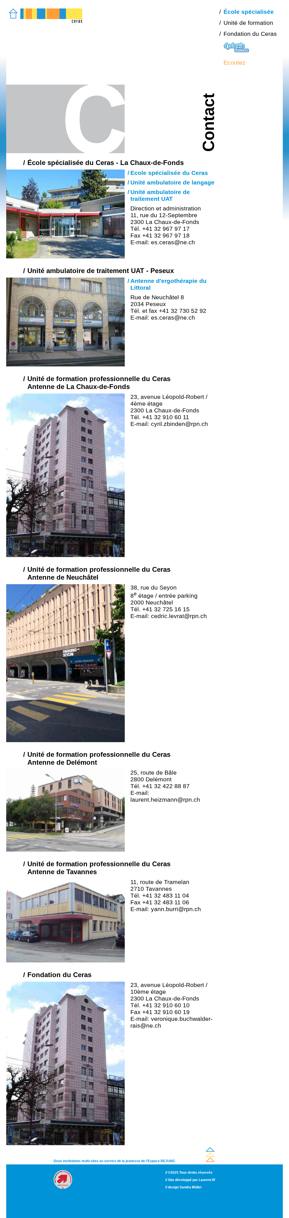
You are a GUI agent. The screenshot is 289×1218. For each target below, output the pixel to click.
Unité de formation (248, 22)
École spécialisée (249, 11)
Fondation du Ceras (250, 33)
